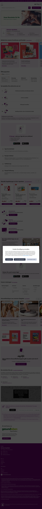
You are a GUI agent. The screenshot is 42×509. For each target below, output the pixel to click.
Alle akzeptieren (9, 259)
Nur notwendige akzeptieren (19, 259)
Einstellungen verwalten (32, 259)
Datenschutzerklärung (26, 255)
